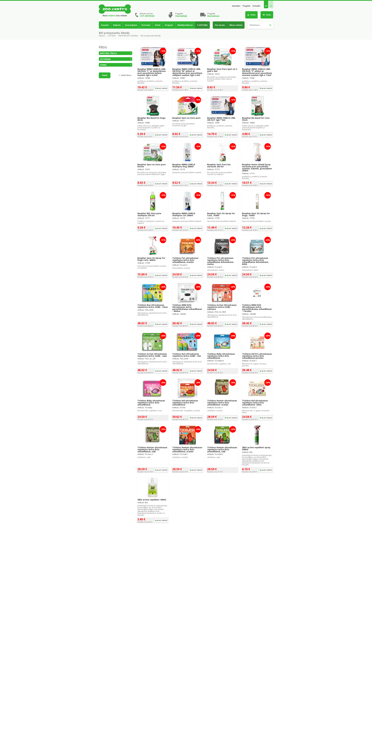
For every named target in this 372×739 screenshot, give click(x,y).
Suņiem (105, 25)
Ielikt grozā (162, 88)
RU (271, 6)
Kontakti (256, 6)
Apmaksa (236, 6)
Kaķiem (117, 25)
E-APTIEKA (202, 25)
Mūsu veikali (235, 25)
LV (266, 6)
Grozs (268, 15)
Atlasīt (104, 75)
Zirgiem (169, 25)
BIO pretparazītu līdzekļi (151, 36)
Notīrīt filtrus (126, 75)
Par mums (220, 25)
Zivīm (158, 25)
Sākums (102, 36)
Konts (253, 15)
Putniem (146, 25)
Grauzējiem (131, 25)
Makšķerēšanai (185, 25)
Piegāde (246, 6)
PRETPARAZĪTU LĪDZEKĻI (128, 36)
